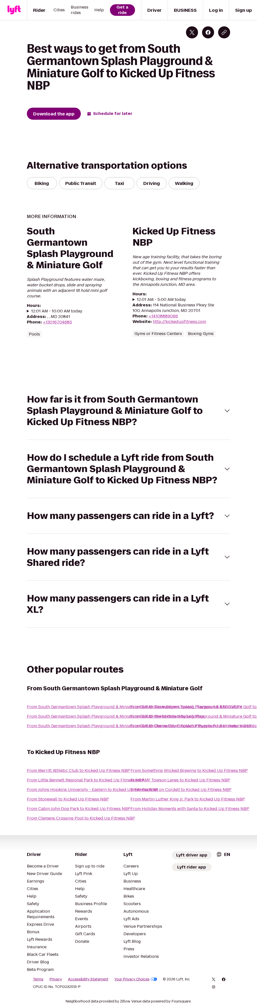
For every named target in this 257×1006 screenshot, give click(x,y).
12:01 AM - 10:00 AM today (56, 311)
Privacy (55, 979)
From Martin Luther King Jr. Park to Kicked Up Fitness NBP (188, 799)
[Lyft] (14, 10)
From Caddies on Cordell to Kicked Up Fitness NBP (181, 789)
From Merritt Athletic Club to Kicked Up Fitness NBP (78, 770)
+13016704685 (57, 322)
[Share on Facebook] (208, 32)
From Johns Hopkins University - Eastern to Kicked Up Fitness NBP (92, 789)
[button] (128, 411)
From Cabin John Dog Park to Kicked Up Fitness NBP (79, 809)
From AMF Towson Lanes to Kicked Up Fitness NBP (180, 780)
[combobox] (223, 854)
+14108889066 (163, 316)
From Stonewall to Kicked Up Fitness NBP (68, 799)
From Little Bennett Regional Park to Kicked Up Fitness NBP (85, 780)
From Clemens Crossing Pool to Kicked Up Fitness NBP (81, 818)
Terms (38, 979)
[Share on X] (192, 32)
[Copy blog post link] (224, 32)
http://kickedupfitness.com (179, 321)
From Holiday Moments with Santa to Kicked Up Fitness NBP (190, 809)
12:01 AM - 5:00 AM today (161, 299)
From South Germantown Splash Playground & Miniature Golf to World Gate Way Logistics (115, 716)
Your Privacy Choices (132, 979)
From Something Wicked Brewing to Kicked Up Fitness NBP (189, 770)
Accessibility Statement (88, 979)
